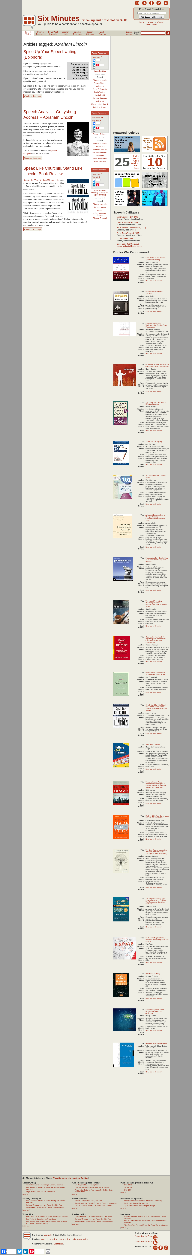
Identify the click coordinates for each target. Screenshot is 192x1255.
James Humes (100, 207)
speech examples (100, 158)
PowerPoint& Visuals (53, 33)
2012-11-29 (128, 1187)
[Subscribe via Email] (155, 1237)
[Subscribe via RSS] (155, 1242)
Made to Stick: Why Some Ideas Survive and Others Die (157, 817)
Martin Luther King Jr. (100, 104)
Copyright (48, 1235)
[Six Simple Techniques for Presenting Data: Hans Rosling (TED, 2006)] (154, 206)
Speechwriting (100, 71)
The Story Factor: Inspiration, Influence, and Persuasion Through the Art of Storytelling (156, 851)
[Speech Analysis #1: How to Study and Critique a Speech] (154, 188)
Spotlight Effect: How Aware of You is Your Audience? (45, 1207)
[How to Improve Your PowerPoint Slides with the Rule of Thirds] (127, 152)
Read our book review (154, 281)
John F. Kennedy (100, 89)
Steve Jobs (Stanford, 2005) (128, 233)
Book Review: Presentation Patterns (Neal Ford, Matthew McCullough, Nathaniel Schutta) (46, 1222)
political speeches (100, 152)
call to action (100, 146)
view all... (26, 1194)
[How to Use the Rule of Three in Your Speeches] (127, 188)
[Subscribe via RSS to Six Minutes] (144, 5)
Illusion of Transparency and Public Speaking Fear (44, 1205)
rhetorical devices (100, 107)
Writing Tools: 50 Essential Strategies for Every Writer (155, 673)
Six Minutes (59, 18)
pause (99, 210)
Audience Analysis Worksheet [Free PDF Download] (143, 1201)
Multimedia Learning (153, 973)
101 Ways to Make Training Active (87, 1185)
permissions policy (49, 1239)
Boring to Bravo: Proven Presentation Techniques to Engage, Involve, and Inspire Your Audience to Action (156, 784)
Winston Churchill (100, 218)
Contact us (58, 1244)
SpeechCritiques (90, 33)
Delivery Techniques (99, 193)
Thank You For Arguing (154, 441)
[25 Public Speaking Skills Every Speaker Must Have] (127, 170)
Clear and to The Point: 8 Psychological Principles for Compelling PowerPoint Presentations (155, 639)
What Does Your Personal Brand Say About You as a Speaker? (146, 1225)
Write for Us (151, 24)
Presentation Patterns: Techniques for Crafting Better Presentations (156, 325)
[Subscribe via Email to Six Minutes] (137, 5)
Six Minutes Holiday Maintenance (136, 1203)
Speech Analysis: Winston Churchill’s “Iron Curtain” (93, 1206)
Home (141, 22)
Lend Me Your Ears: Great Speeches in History (155, 259)
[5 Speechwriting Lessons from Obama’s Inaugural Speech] (127, 206)
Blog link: (96, 177)
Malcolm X (100, 101)
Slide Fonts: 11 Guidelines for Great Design (41, 1219)
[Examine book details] (121, 280)
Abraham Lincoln (100, 80)
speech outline (100, 161)
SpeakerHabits (65, 33)
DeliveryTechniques (40, 33)
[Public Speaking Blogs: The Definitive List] (154, 152)
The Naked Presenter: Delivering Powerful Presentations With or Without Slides (156, 603)
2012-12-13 (128, 1185)
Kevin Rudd (100, 95)
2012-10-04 (128, 1190)
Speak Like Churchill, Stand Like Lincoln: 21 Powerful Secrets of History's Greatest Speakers (156, 707)
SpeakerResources (77, 33)
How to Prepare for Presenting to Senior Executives (44, 1185)
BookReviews (102, 33)
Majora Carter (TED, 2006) (127, 217)
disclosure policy (80, 1239)
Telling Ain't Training (153, 744)
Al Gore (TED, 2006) (125, 239)
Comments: (97, 57)
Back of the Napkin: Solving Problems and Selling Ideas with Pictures (157, 939)
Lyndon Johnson (100, 98)
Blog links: (96, 121)
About (150, 22)
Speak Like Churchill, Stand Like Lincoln (40, 180)
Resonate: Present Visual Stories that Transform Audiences (155, 1011)
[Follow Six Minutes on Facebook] (151, 5)
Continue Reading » (32, 96)
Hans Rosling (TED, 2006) (127, 222)
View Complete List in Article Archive (70, 1178)
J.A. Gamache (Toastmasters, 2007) (131, 228)
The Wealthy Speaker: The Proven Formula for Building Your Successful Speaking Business (156, 901)
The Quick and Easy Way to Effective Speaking (156, 403)
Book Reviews (100, 191)
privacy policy (64, 1239)
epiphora (100, 86)
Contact (160, 22)
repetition (100, 155)
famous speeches (100, 149)
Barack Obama (100, 83)
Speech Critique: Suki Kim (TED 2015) (88, 1201)
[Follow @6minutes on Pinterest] (166, 5)
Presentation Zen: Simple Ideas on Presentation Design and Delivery (157, 560)
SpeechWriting (28, 33)
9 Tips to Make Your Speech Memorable (40, 1192)
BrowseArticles (129, 33)
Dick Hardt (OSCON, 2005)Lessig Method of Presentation (129, 245)
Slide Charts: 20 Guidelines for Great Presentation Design (47, 1216)
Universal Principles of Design (156, 1043)
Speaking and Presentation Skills (104, 20)
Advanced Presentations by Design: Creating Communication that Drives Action (156, 517)
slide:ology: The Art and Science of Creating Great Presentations (157, 365)
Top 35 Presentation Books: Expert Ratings (139, 1206)
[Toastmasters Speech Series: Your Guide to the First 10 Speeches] (154, 170)
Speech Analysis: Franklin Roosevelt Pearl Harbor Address (96, 1203)
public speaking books (99, 214)
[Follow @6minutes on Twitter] (158, 5)
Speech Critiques (100, 134)
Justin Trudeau (100, 92)
